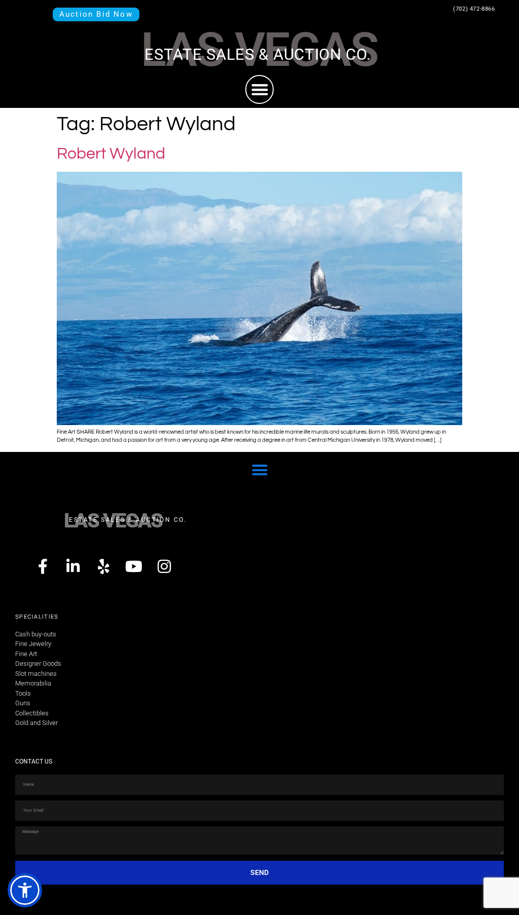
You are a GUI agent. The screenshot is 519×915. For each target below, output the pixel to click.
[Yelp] (103, 566)
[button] (259, 89)
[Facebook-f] (42, 566)
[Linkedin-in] (73, 566)
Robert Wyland (111, 153)
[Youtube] (134, 566)
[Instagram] (164, 566)
